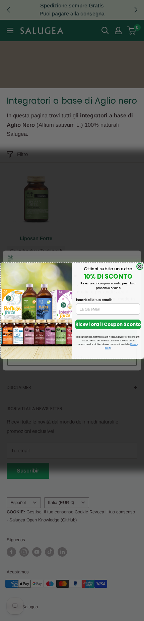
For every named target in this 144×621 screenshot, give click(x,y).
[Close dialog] (139, 266)
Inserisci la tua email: (94, 299)
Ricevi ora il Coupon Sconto (107, 324)
